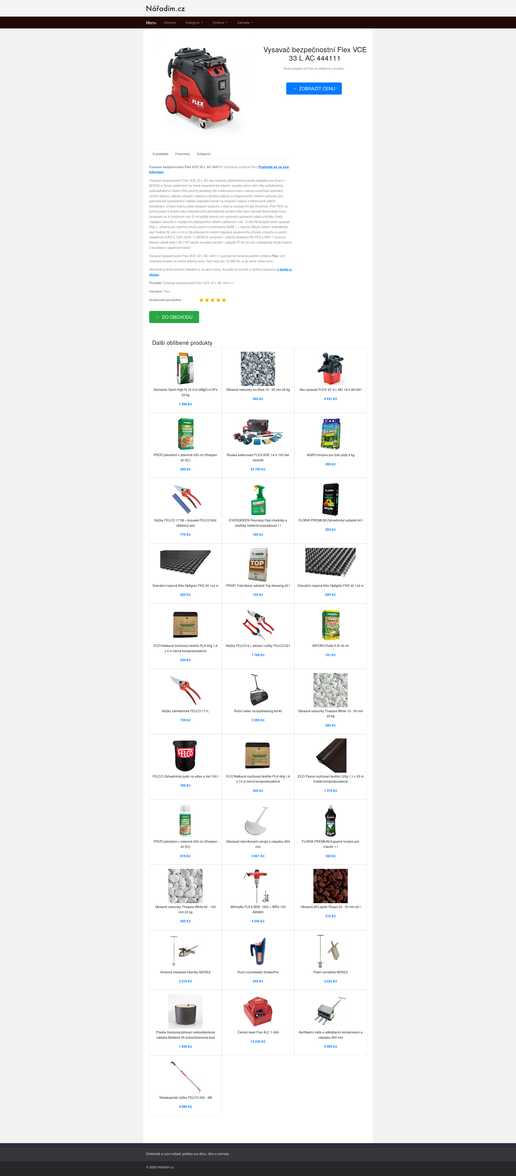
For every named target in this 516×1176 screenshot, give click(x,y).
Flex (311, 68)
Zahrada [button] (243, 22)
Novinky (170, 22)
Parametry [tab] (182, 153)
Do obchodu (177, 317)
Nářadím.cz (165, 1167)
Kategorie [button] (193, 22)
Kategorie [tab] (204, 153)
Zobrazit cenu (317, 88)
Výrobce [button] (218, 22)
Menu (151, 22)
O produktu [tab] (160, 153)
